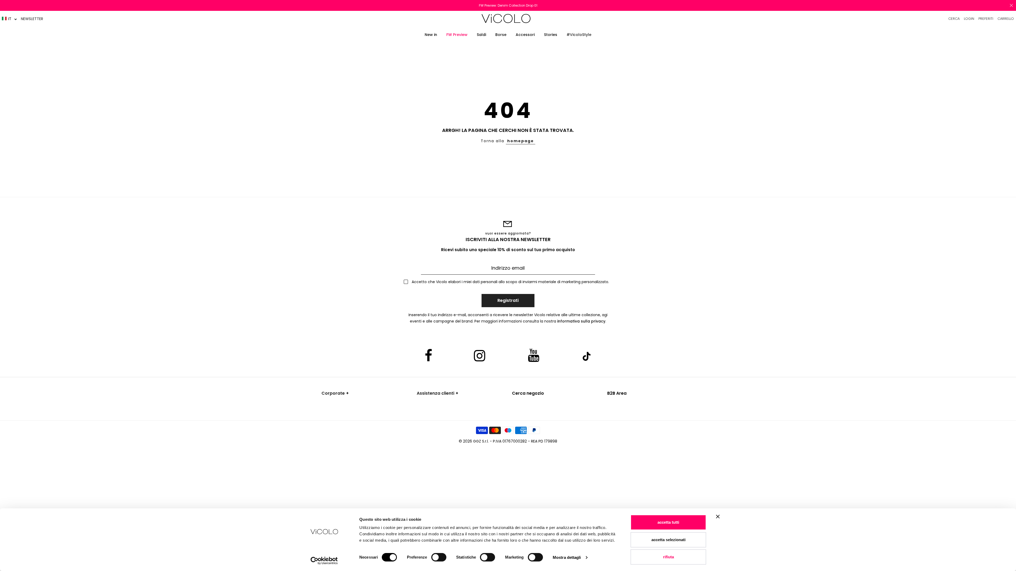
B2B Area (617, 393)
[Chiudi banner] (718, 520)
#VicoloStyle (578, 34)
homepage (520, 141)
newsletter (32, 18)
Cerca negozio (528, 393)
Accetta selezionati (668, 539)
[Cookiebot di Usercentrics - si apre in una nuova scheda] (324, 561)
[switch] (438, 557)
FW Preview (457, 34)
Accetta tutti (668, 522)
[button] (9, 18)
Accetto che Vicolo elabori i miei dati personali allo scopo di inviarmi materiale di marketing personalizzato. (510, 281)
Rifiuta (668, 557)
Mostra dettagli (567, 557)
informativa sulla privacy (581, 321)
